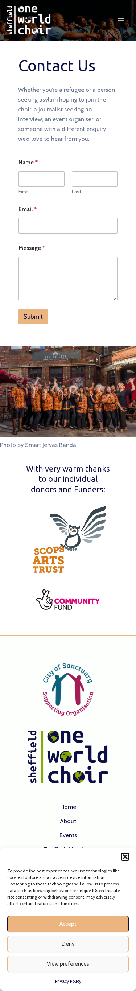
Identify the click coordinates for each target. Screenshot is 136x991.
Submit (33, 316)
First (23, 192)
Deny (68, 944)
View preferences (68, 964)
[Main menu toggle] (120, 20)
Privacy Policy (68, 981)
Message (31, 247)
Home (68, 806)
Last (76, 192)
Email (27, 209)
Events (68, 835)
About (68, 821)
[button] (125, 856)
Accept (68, 924)
